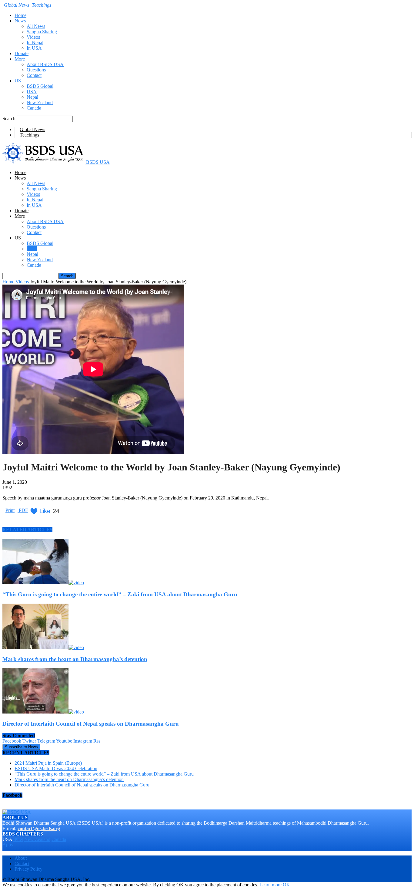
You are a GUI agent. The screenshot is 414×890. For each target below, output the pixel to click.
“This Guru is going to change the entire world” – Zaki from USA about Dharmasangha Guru (119, 594)
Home (20, 15)
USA (32, 91)
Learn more (270, 884)
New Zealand (40, 102)
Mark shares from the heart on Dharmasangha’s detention (74, 659)
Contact (34, 75)
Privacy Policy (28, 869)
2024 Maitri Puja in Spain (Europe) (48, 763)
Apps (7, 844)
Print (10, 510)
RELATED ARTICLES (27, 529)
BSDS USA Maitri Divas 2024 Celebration (56, 768)
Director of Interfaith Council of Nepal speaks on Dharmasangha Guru (90, 723)
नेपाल (18, 839)
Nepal (32, 97)
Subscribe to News (21, 747)
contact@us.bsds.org (39, 828)
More (20, 58)
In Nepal (35, 42)
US (18, 80)
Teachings (29, 134)
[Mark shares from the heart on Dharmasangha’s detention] (43, 647)
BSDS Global (40, 86)
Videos (33, 37)
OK (286, 884)
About (21, 858)
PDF (23, 510)
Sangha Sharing (42, 31)
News (20, 20)
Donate (21, 53)
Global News (32, 129)
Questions (36, 69)
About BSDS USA (45, 64)
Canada (34, 107)
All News (36, 26)
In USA (34, 48)
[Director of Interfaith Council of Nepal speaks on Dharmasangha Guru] (43, 711)
